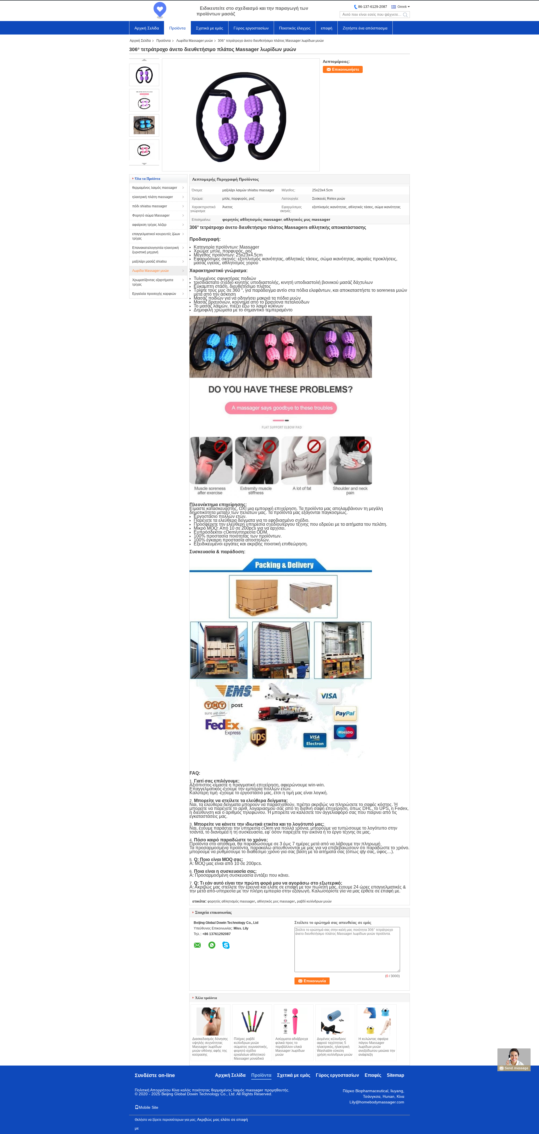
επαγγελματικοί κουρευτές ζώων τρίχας (156, 236)
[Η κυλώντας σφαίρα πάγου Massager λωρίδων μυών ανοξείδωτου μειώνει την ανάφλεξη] (376, 1021)
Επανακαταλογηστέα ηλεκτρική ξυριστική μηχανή (155, 250)
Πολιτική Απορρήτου (153, 1090)
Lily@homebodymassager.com (377, 1102)
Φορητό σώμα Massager (151, 215)
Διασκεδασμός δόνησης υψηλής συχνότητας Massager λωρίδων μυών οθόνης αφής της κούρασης (210, 1047)
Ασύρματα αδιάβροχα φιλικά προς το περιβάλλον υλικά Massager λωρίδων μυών (291, 1047)
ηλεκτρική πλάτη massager (152, 197)
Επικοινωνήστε (345, 69)
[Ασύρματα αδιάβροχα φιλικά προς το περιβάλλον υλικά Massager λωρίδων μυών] (293, 1021)
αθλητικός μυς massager (276, 901)
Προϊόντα (177, 28)
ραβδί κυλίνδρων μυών (314, 901)
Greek (402, 7)
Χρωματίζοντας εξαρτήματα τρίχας (152, 282)
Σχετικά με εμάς (209, 28)
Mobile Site (148, 1107)
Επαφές (373, 1075)
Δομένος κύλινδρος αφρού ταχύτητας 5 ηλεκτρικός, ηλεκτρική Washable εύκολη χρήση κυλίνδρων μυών (334, 1047)
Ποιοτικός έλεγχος (294, 28)
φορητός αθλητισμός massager (231, 901)
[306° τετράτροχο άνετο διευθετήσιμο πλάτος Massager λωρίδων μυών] (241, 169)
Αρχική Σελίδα (146, 28)
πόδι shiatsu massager (149, 206)
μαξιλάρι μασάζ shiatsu (149, 261)
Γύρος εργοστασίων (251, 28)
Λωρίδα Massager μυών (194, 41)
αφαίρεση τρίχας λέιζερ (149, 225)
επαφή (326, 28)
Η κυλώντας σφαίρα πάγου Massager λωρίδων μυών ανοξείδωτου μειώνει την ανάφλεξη (376, 1047)
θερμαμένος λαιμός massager (154, 188)
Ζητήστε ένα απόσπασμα (365, 28)
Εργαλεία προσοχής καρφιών (154, 294)
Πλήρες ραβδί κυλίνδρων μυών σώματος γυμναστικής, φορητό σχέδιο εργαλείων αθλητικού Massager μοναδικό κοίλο (251, 1050)
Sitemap (395, 1075)
